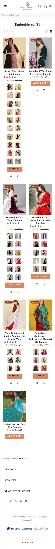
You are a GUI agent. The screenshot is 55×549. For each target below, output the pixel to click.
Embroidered (14, 15)
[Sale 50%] (14, 406)
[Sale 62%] (40, 53)
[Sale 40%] (40, 315)
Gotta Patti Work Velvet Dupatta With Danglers (41, 220)
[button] (10, 77)
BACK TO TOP (27, 542)
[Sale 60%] (14, 53)
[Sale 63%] (40, 199)
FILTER (10, 31)
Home (3, 15)
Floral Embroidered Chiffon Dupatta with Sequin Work (14, 336)
